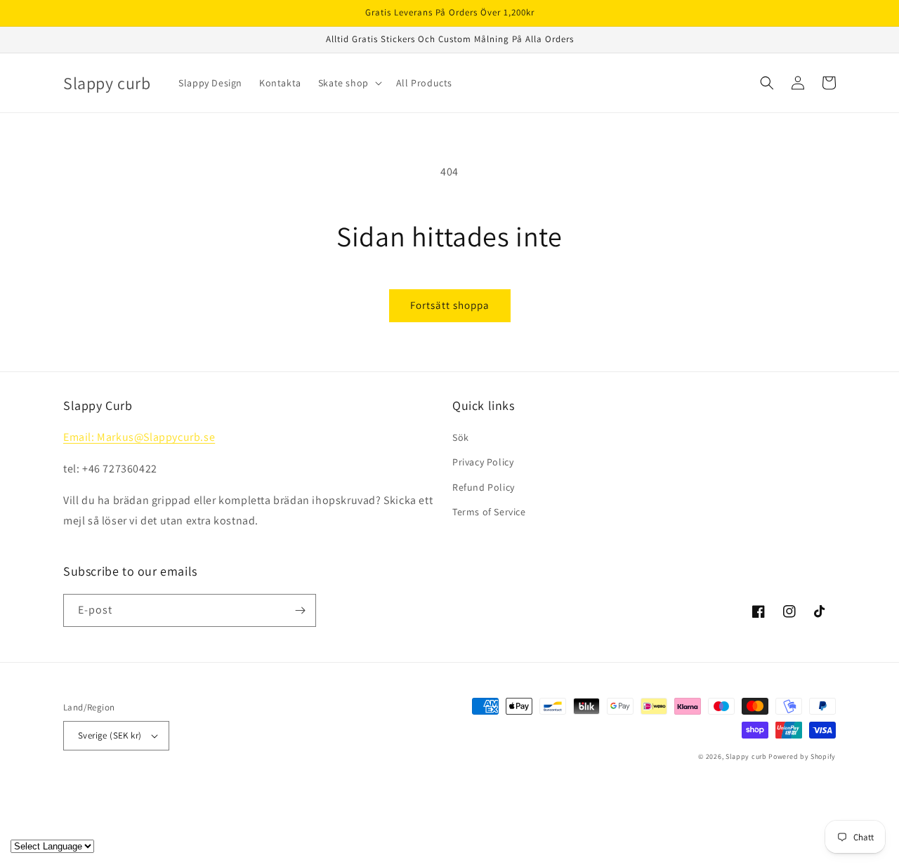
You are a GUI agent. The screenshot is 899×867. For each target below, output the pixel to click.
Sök (460, 437)
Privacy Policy (482, 462)
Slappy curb (746, 756)
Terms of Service (489, 511)
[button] (349, 83)
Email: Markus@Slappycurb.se (139, 437)
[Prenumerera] (299, 610)
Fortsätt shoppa (450, 305)
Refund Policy (483, 487)
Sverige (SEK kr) (109, 735)
